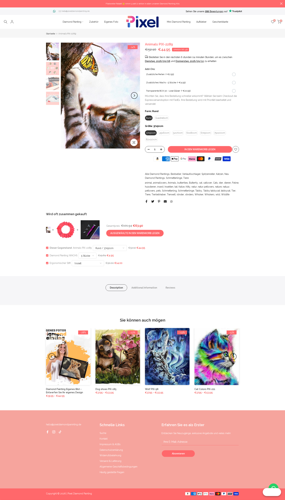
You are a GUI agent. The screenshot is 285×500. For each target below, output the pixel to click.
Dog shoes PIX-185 (105, 389)
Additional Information (144, 287)
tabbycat (225, 190)
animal (148, 182)
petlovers (150, 190)
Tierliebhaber (159, 194)
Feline (235, 182)
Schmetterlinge (174, 178)
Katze (182, 186)
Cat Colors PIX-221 (204, 389)
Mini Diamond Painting (178, 21)
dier (221, 182)
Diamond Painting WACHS (63, 255)
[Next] (134, 95)
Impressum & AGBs (110, 444)
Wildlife (225, 194)
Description (116, 287)
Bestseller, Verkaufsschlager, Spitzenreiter (193, 174)
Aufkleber (201, 21)
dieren (227, 182)
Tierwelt (171, 194)
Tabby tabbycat (211, 190)
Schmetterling (169, 190)
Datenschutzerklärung (111, 450)
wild (218, 194)
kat (175, 186)
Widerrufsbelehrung (110, 455)
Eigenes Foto (111, 21)
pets (158, 190)
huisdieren (150, 186)
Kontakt (104, 438)
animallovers (160, 182)
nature (218, 186)
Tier (233, 190)
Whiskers (209, 194)
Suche (103, 433)
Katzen (219, 174)
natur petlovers (206, 186)
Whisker (199, 194)
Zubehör (93, 21)
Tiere (186, 178)
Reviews (170, 287)
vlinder (180, 194)
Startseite (50, 33)
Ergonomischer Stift (60, 263)
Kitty (188, 186)
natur (194, 186)
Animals (172, 182)
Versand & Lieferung (110, 461)
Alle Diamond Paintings (157, 174)
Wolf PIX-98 (151, 389)
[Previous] (66, 95)
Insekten (169, 186)
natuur (226, 186)
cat (200, 182)
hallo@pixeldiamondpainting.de (76, 11)
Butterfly (193, 182)
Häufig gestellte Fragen (112, 472)
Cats (215, 182)
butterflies (182, 182)
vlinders (189, 194)
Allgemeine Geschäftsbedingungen (118, 466)
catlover (207, 182)
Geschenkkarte (220, 21)
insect (160, 186)
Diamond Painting (72, 21)
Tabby (198, 190)
